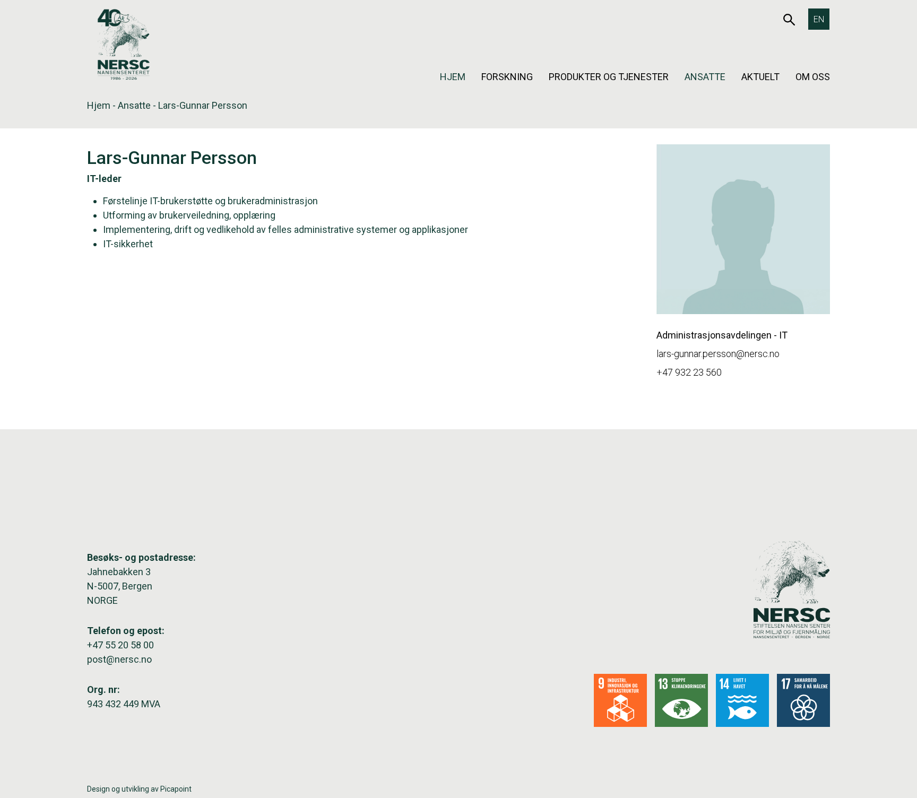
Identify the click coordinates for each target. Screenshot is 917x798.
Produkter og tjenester (609, 76)
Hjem (452, 76)
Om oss (812, 76)
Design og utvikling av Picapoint (139, 789)
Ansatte (705, 76)
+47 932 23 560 (689, 372)
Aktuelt (760, 76)
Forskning (507, 76)
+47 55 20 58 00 (120, 644)
